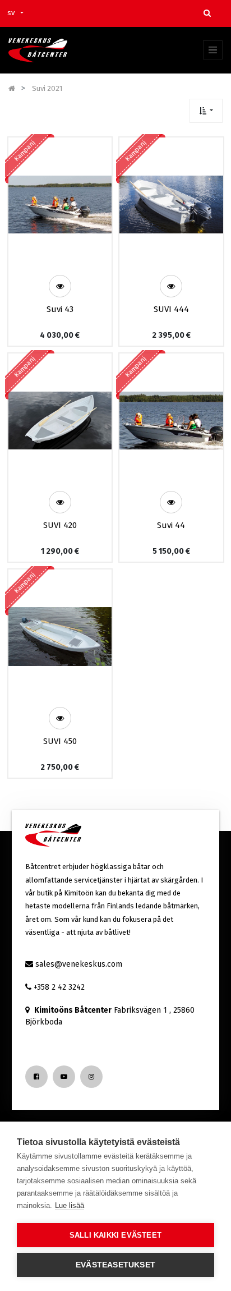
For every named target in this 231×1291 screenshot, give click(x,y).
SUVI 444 (171, 309)
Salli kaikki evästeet (115, 1235)
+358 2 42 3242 (59, 987)
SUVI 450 (60, 741)
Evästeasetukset (115, 1265)
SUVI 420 (60, 525)
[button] (206, 111)
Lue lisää (69, 1205)
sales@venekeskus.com (78, 964)
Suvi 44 (171, 525)
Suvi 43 (60, 309)
